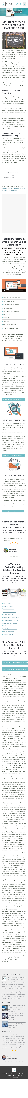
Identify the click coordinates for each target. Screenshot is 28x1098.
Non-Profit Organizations (10, 623)
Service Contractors (8, 631)
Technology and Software (10, 629)
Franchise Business (8, 609)
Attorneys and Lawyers (9, 612)
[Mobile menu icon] (24, 4)
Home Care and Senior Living (11, 617)
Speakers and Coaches (9, 634)
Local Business (7, 603)
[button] (5, 556)
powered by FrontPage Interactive (14, 1075)
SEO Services (13, 190)
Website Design (6, 188)
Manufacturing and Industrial (11, 620)
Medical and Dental (8, 614)
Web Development (16, 188)
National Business (8, 606)
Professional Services (9, 626)
